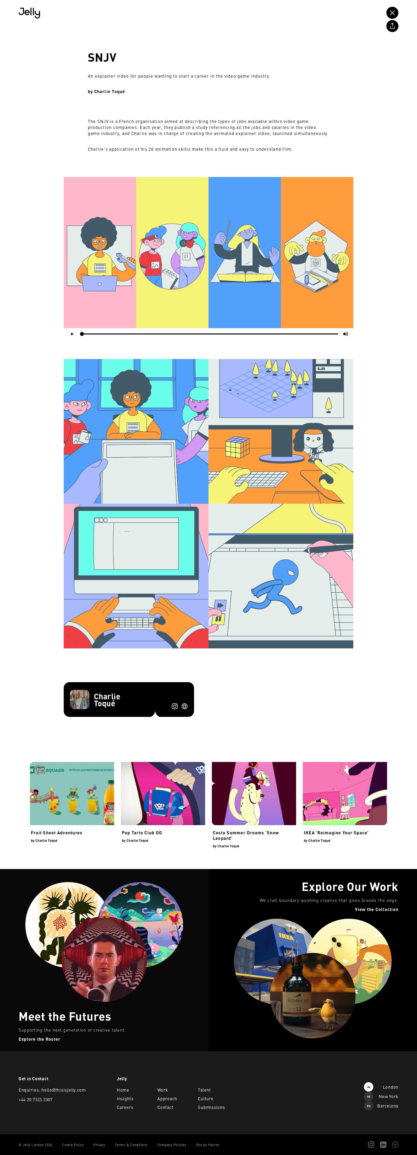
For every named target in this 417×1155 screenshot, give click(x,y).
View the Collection (224, 872)
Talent (204, 1090)
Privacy (99, 1144)
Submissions (211, 1107)
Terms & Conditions (131, 1144)
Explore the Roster (16, 872)
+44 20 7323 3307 (36, 1099)
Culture (205, 1098)
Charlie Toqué (109, 91)
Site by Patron (208, 1144)
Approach (167, 1098)
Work (162, 1090)
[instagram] (175, 706)
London (382, 1087)
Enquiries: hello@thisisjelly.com (52, 1090)
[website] (185, 706)
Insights (125, 1098)
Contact (165, 1107)
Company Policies (171, 1144)
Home (123, 1090)
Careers (125, 1107)
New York (382, 1096)
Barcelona (382, 1106)
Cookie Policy (73, 1144)
